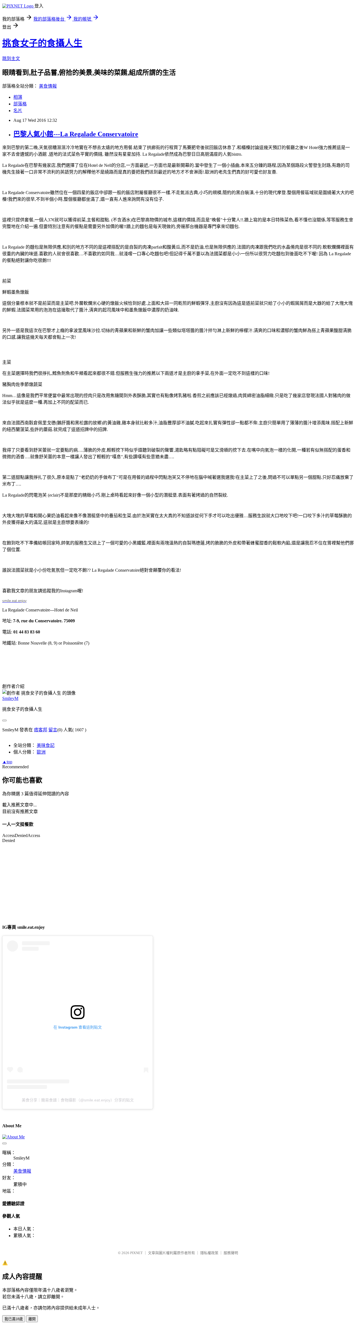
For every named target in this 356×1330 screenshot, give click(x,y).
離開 (32, 1319)
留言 (52, 729)
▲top (7, 761)
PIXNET (136, 1253)
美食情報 (48, 86)
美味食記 (46, 745)
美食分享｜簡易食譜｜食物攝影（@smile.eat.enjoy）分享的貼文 (78, 1100)
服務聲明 (231, 1253)
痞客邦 (40, 729)
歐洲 (41, 752)
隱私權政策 (209, 1253)
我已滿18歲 (13, 1319)
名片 (17, 110)
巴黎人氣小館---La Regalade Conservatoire (75, 134)
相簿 (17, 97)
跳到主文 (11, 58)
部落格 (20, 103)
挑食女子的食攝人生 (42, 43)
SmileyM (10, 698)
